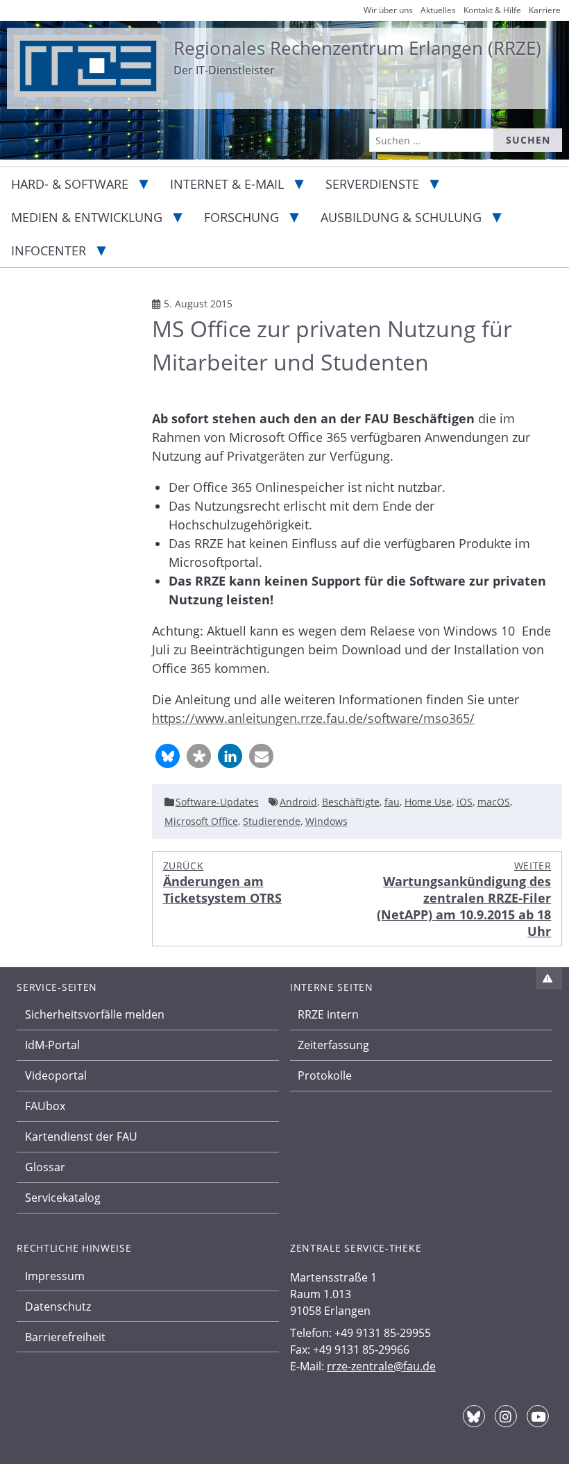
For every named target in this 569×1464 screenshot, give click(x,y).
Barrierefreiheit (65, 1337)
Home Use (428, 801)
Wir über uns (388, 10)
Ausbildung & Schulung (401, 217)
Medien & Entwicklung (86, 217)
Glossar (45, 1167)
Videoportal (56, 1075)
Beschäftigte (351, 801)
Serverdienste (372, 184)
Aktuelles (438, 10)
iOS (465, 801)
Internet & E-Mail (227, 184)
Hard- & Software (69, 184)
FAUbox (45, 1106)
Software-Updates (217, 801)
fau (392, 801)
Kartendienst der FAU (81, 1136)
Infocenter (48, 250)
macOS (493, 801)
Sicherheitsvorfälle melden (94, 1014)
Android (298, 801)
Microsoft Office (201, 821)
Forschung (241, 217)
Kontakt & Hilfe (492, 10)
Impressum (55, 1276)
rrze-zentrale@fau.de (381, 1366)
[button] (167, 756)
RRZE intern (328, 1014)
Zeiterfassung (333, 1045)
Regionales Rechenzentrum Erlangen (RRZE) (357, 47)
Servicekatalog (63, 1197)
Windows (326, 821)
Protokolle (325, 1075)
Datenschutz (58, 1306)
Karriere (545, 10)
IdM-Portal (52, 1045)
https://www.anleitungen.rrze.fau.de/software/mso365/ (313, 718)
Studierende (271, 821)
